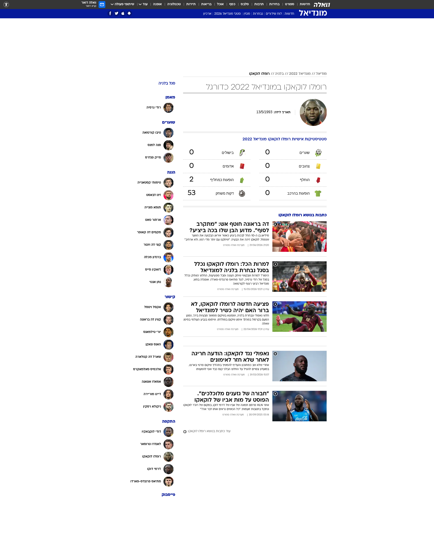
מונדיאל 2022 (300, 74)
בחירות (274, 4)
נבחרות (258, 13)
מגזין (247, 13)
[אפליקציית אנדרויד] (129, 13)
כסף (232, 4)
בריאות (206, 4)
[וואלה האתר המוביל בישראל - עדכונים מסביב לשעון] (322, 4)
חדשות (305, 4)
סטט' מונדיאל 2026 (227, 13)
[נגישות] (6, 4)
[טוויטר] (116, 13)
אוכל (220, 4)
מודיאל (321, 74)
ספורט (289, 4)
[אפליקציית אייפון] (123, 13)
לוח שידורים (274, 13)
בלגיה (279, 74)
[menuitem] (302, 4)
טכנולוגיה (174, 4)
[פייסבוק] (110, 13)
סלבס (245, 4)
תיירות (191, 4)
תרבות (259, 4)
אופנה (157, 4)
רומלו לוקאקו (259, 74)
